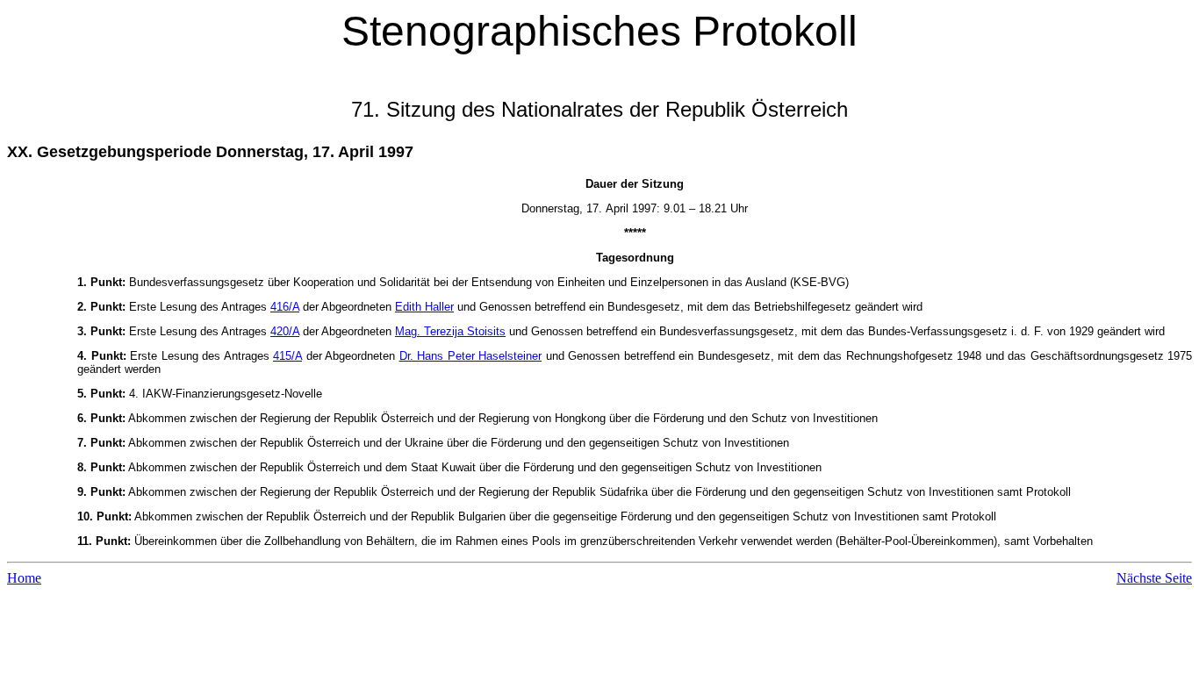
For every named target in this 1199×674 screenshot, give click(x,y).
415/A (287, 355)
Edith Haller (424, 306)
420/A (284, 331)
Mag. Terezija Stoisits (450, 331)
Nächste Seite (1154, 577)
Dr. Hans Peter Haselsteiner (470, 355)
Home (24, 577)
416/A (284, 306)
